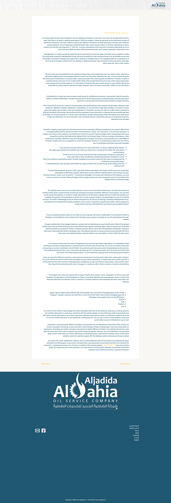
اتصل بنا (19, 5)
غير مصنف (125, 32)
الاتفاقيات (31, 5)
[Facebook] (44, 431)
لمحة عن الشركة (64, 5)
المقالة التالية (45, 363)
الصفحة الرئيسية (81, 5)
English (9, 5)
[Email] (37, 431)
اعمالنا (42, 5)
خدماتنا (51, 5)
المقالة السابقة (125, 363)
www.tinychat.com (109, 345)
